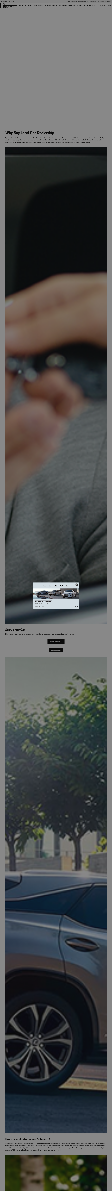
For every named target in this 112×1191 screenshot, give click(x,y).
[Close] (76, 584)
